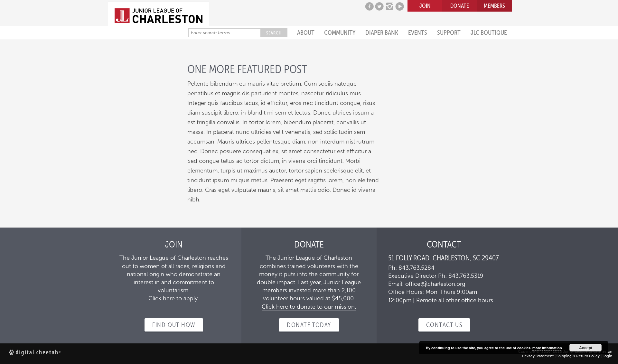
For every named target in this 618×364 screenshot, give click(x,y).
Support (449, 32)
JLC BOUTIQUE (489, 32)
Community (339, 32)
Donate (459, 5)
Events (417, 32)
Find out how (173, 325)
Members (494, 5)
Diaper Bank (381, 32)
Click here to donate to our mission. (309, 306)
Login (607, 356)
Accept (585, 347)
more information (547, 347)
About (305, 32)
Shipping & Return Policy (578, 356)
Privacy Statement (538, 356)
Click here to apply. (173, 298)
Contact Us (444, 325)
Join (425, 5)
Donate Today (309, 325)
